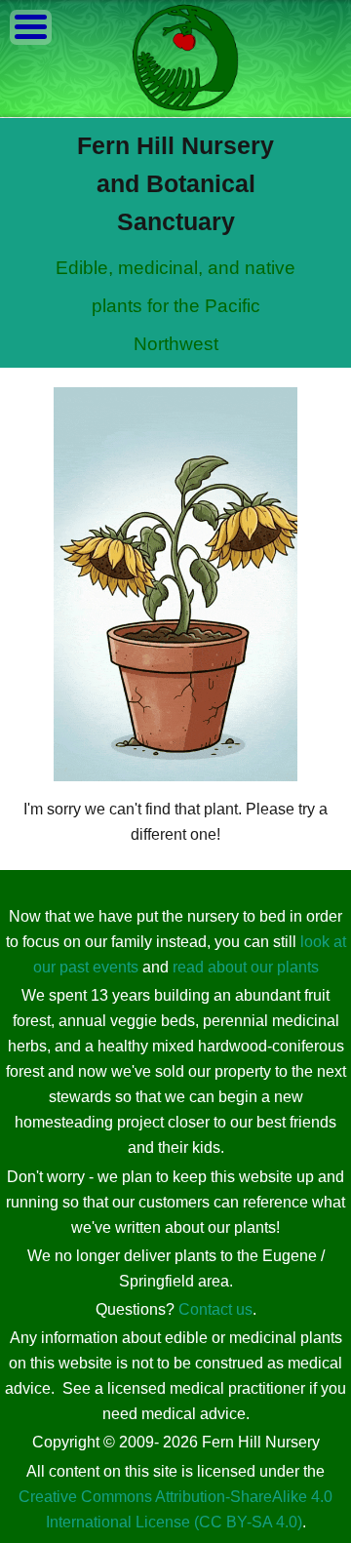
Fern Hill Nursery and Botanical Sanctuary (175, 183)
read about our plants (246, 967)
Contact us (215, 1309)
